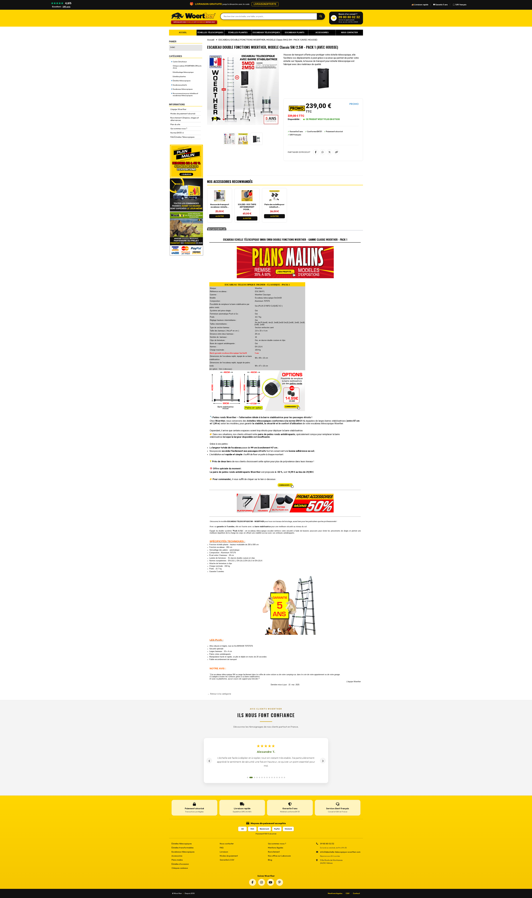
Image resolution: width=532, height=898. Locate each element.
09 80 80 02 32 (327, 843)
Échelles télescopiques (181, 81)
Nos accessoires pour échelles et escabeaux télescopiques (185, 94)
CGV (348, 893)
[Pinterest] (279, 882)
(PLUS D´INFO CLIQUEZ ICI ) (270, 306)
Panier (172, 41)
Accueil (211, 39)
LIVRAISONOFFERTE (265, 4)
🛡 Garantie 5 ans (440, 5)
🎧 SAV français (459, 5)
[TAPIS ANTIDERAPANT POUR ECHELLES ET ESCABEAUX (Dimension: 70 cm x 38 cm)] (247, 200)
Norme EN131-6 (177, 132)
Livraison (224, 852)
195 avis (66, 7)
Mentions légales (275, 847)
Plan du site (175, 124)
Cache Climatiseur (180, 62)
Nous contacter (227, 843)
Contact (356, 893)
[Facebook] (252, 882)
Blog (270, 860)
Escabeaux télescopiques (183, 89)
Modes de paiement (229, 856)
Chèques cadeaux (180, 868)
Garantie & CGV (227, 860)
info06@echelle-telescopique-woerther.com (340, 852)
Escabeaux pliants (180, 85)
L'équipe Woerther (178, 109)
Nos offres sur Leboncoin (279, 856)
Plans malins (177, 860)
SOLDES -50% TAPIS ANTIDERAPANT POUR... (247, 207)
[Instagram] (261, 882)
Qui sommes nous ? (178, 128)
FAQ (221, 847)
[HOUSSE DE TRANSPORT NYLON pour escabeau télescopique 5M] (219, 200)
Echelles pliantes (179, 76)
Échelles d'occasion (180, 864)
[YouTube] (270, 882)
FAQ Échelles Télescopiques (182, 137)
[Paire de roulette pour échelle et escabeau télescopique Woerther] (274, 200)
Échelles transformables (183, 847)
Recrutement (274, 852)
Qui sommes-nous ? (277, 843)
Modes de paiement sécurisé (182, 113)
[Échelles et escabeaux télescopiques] (192, 16)
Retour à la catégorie (220, 694)
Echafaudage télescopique (183, 72)
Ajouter (220, 216)
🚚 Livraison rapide (419, 5)
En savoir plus (217, 229)
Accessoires (177, 856)
